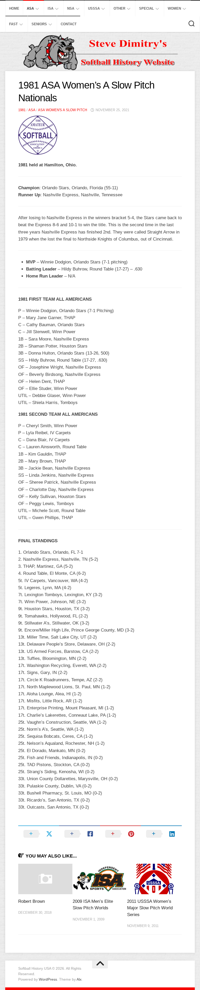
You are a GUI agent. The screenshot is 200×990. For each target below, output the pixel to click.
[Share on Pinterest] (120, 833)
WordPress (48, 979)
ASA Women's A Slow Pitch (62, 110)
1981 (22, 110)
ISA (50, 8)
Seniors (39, 24)
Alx (79, 979)
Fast (13, 24)
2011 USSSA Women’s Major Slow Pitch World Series (150, 908)
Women (174, 8)
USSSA (94, 8)
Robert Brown (31, 901)
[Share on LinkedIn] (161, 833)
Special (146, 8)
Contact (69, 24)
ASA (30, 8)
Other (119, 8)
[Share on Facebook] (79, 833)
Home (14, 8)
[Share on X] (38, 833)
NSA (70, 8)
